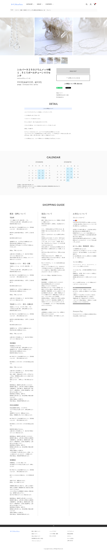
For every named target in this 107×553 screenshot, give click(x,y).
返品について (59, 93)
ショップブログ (52, 531)
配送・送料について (36, 531)
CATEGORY (29, 4)
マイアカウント (70, 531)
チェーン (49, 10)
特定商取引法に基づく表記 (62, 95)
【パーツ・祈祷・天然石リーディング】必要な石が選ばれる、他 (30, 10)
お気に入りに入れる (74, 78)
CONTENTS (48, 4)
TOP (12, 10)
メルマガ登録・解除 (53, 533)
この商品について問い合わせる (73, 83)
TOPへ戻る (53, 526)
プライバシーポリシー (36, 540)
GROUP (39, 4)
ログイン (69, 536)
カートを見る (70, 538)
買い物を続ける (60, 97)
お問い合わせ (70, 540)
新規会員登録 (70, 533)
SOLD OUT (73, 71)
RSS (50, 536)
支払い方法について (36, 536)
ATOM (54, 536)
